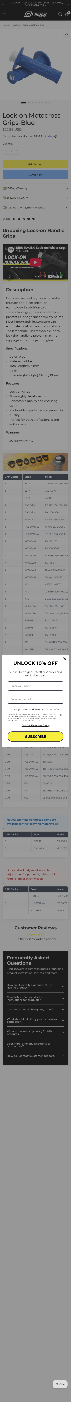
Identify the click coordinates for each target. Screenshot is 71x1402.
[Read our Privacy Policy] (61, 715)
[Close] (65, 659)
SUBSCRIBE (35, 737)
